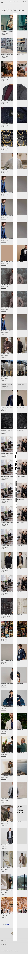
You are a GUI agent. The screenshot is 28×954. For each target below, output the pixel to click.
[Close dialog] (11, 17)
